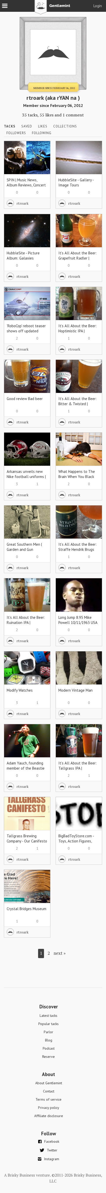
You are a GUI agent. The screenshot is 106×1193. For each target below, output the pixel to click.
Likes (42, 126)
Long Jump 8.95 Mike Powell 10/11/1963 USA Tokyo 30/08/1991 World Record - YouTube (78, 625)
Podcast (49, 1048)
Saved (26, 126)
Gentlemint (53, 9)
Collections (65, 126)
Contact (48, 1091)
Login (97, 5)
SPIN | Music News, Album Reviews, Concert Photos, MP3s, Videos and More (26, 187)
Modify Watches (20, 690)
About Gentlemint (48, 1083)
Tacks (9, 126)
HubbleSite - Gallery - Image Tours (76, 182)
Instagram (51, 1159)
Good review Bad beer (25, 398)
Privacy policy (48, 1107)
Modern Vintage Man (75, 690)
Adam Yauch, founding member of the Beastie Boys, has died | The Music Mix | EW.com (26, 771)
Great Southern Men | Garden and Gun (24, 547)
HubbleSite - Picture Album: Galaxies (23, 256)
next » (60, 953)
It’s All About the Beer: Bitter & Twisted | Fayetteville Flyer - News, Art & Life (77, 406)
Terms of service (48, 1099)
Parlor (48, 1032)
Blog (48, 1040)
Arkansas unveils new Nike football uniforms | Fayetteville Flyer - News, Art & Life (26, 479)
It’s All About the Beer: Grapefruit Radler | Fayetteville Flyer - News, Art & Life (77, 261)
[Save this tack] (41, 158)
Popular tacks (48, 1023)
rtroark (22, 203)
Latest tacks (48, 1015)
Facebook (51, 1141)
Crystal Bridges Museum (26, 908)
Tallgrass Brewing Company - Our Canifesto (27, 838)
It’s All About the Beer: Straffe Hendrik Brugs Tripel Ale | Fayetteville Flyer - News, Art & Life (78, 552)
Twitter (52, 1150)
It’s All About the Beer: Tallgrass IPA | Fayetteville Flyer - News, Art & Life (77, 771)
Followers (16, 133)
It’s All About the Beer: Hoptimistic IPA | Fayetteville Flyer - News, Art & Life (77, 333)
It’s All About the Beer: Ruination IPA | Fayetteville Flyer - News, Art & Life (26, 625)
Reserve (48, 1056)
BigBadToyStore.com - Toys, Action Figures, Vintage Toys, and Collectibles (76, 843)
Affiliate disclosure (48, 1116)
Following (41, 133)
